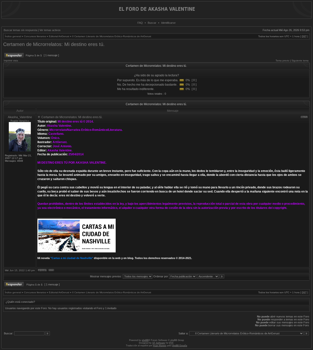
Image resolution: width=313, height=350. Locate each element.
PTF (171, 343)
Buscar (152, 22)
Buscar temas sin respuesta (20, 30)
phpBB (145, 340)
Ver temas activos (50, 30)
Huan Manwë (159, 345)
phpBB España (179, 345)
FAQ (140, 22)
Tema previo (282, 60)
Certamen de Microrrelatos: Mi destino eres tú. (54, 44)
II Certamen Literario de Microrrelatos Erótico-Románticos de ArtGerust (111, 36)
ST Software (158, 343)
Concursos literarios (35, 36)
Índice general (13, 36)
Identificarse (168, 22)
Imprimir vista (11, 60)
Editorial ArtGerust (59, 36)
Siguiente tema (300, 60)
